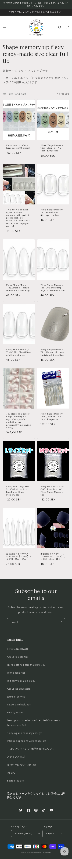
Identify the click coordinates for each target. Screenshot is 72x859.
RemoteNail (31, 853)
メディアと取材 (16, 756)
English (50, 833)
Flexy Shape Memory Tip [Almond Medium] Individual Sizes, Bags (18, 288)
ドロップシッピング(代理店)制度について (31, 749)
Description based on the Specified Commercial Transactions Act (34, 722)
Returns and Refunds (19, 704)
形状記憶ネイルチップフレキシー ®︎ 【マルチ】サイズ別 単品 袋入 (18, 556)
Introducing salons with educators (26, 741)
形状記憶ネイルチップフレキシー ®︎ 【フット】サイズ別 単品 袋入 (53, 556)
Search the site (15, 780)
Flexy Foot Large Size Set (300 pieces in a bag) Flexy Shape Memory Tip (17, 490)
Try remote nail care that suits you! (26, 665)
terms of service (16, 696)
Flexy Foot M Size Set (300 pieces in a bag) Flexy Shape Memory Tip (52, 490)
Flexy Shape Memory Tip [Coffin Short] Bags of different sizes (18, 352)
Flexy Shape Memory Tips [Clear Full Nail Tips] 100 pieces (52, 148)
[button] (4, 27)
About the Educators (18, 688)
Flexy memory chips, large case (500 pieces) (18, 147)
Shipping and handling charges (24, 733)
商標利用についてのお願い (22, 765)
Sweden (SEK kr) (23, 833)
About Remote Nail (17, 657)
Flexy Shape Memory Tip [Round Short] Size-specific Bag (52, 212)
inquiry (11, 772)
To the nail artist (16, 672)
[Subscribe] (61, 622)
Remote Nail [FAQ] (17, 649)
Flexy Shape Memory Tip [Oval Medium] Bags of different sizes (53, 288)
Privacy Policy (15, 712)
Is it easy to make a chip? (21, 681)
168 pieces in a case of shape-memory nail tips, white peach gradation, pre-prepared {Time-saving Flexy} (18, 421)
